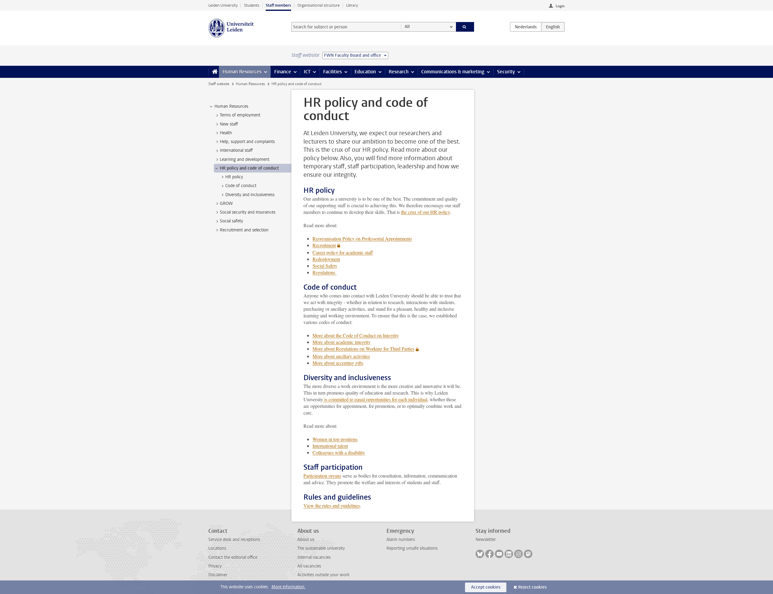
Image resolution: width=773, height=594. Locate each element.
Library (352, 5)
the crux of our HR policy (425, 212)
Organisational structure (318, 5)
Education (365, 71)
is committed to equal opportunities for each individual (375, 399)
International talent (330, 446)
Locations (217, 548)
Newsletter (486, 539)
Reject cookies (532, 587)
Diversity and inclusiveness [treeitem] (249, 195)
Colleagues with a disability (339, 452)
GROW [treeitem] (226, 203)
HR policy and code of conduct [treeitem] (249, 168)
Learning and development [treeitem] (244, 159)
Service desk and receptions (234, 539)
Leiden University (223, 5)
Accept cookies (485, 587)
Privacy (215, 566)
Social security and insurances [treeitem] (247, 212)
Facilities (332, 71)
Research (399, 71)
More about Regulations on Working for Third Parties (363, 348)
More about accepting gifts (338, 363)
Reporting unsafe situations (412, 548)
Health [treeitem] (226, 133)
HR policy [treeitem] (234, 177)
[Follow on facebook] (489, 554)
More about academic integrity (341, 342)
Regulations (325, 272)
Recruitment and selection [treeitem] (244, 230)
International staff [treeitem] (236, 150)
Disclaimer (217, 575)
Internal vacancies (314, 557)
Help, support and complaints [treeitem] (247, 142)
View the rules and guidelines (331, 505)
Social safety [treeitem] (231, 221)
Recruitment (324, 245)
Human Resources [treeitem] (231, 106)
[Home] (213, 72)
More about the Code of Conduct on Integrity (356, 335)
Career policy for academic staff (343, 252)
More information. (288, 587)
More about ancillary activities (341, 356)
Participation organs (322, 475)
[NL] (525, 27)
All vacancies (309, 566)
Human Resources (242, 71)
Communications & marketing (452, 71)
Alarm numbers (400, 539)
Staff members (278, 5)
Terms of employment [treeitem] (240, 115)
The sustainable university (321, 548)
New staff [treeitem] (229, 124)
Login (560, 6)
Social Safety (325, 265)
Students (251, 5)
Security (506, 71)
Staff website (218, 83)
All (407, 27)
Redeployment (326, 259)
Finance (282, 71)
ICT (307, 71)
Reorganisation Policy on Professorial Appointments (362, 238)
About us (305, 539)
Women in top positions (335, 439)
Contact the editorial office (232, 557)
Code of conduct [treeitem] (240, 186)
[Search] (465, 27)
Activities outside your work (323, 575)
